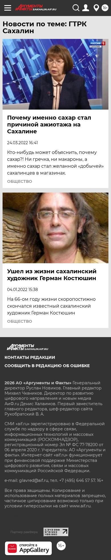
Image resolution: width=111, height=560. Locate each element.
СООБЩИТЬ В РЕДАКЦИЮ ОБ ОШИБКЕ (47, 365)
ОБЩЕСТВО (19, 181)
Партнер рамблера (24, 532)
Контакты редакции (30, 357)
